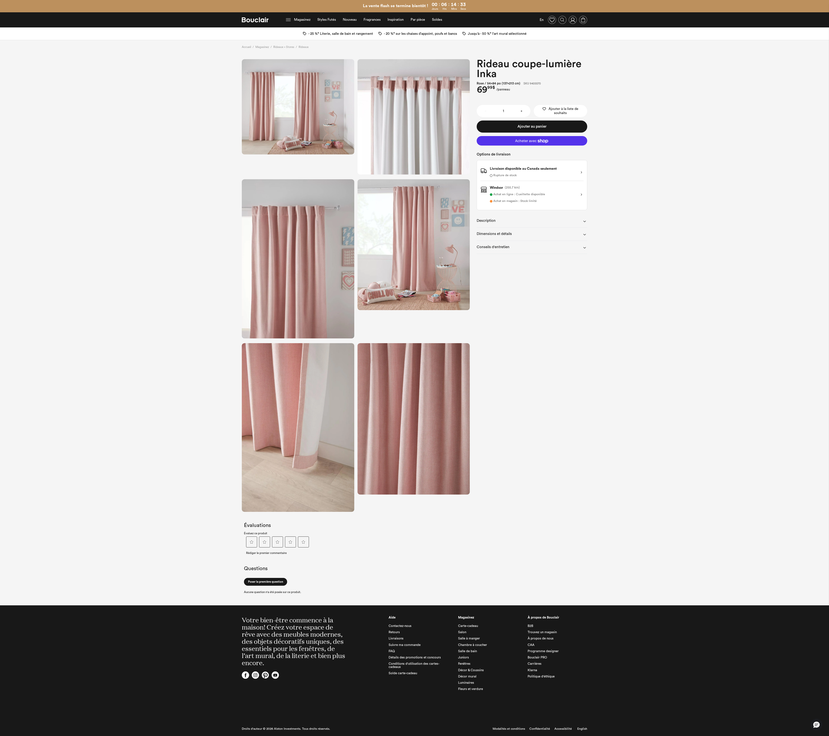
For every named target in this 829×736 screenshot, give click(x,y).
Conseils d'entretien (493, 247)
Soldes (437, 19)
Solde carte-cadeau (403, 673)
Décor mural (467, 676)
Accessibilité (563, 728)
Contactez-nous (400, 626)
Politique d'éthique (541, 676)
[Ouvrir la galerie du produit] (298, 106)
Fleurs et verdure (470, 689)
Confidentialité (539, 728)
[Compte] (573, 20)
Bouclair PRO (537, 657)
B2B (530, 626)
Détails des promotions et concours (415, 657)
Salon (462, 632)
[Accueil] (255, 19)
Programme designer (543, 651)
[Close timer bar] (824, 6)
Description (486, 220)
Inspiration (396, 19)
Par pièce (418, 19)
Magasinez (302, 19)
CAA (531, 645)
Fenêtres (464, 663)
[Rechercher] (562, 20)
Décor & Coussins (471, 670)
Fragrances (372, 19)
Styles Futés (326, 19)
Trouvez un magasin (542, 632)
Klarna (532, 670)
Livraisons (396, 638)
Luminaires (466, 682)
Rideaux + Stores (283, 47)
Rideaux (304, 47)
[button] (816, 725)
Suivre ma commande (405, 645)
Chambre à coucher (472, 645)
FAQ (392, 651)
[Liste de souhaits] (552, 20)
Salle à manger (469, 638)
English (582, 728)
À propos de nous (541, 638)
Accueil (246, 47)
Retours (394, 632)
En (542, 20)
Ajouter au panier (531, 126)
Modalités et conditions (509, 728)
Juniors (463, 657)
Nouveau (350, 19)
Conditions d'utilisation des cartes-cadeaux (414, 665)
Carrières (534, 663)
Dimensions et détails (494, 234)
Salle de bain (467, 651)
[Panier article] (583, 20)
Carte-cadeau (468, 626)
